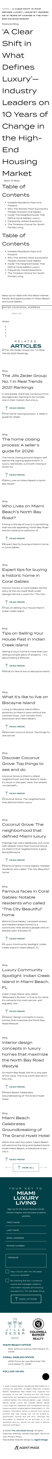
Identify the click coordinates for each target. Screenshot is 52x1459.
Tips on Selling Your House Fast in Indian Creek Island (23, 639)
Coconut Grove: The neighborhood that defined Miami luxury (24, 830)
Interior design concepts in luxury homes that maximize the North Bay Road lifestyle (25, 1054)
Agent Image (41, 1440)
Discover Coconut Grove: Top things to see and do (23, 763)
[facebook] (27, 9)
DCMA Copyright (30, 1433)
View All (28, 1167)
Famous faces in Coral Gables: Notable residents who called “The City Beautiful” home (25, 903)
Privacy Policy (14, 1437)
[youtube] (38, 9)
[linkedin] (34, 9)
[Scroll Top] (45, 1376)
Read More (17, 408)
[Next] (43, 1167)
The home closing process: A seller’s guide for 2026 (21, 445)
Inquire (17, 313)
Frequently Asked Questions (25, 221)
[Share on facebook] (8, 326)
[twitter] (10, 1377)
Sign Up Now (28, 1299)
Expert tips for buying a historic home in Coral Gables (24, 575)
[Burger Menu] (46, 8)
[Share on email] (8, 336)
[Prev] (9, 1167)
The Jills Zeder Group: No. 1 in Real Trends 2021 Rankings (24, 381)
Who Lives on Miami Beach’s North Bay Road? (23, 512)
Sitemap (17, 1433)
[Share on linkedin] (8, 333)
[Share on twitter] (8, 329)
